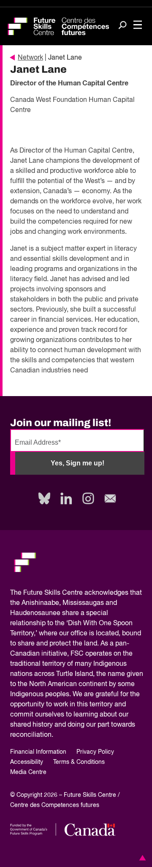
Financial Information (38, 752)
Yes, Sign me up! (77, 463)
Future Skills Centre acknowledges (75, 593)
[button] (141, 857)
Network (30, 58)
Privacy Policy (95, 752)
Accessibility (26, 762)
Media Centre (28, 772)
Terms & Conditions (79, 762)
